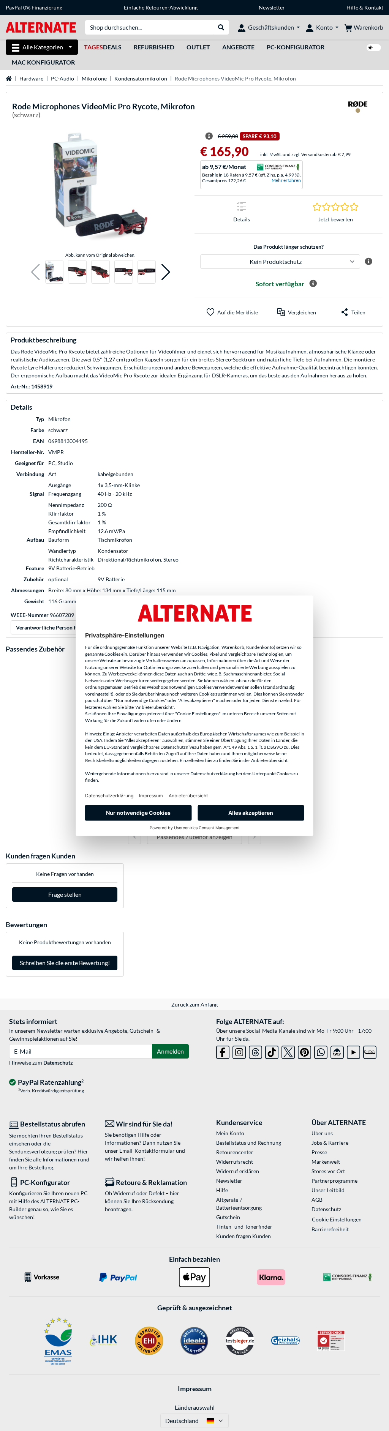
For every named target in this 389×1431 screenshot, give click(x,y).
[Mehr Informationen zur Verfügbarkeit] (313, 284)
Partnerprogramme (334, 1180)
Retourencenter (234, 1152)
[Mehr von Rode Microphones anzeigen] (358, 111)
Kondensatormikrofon (140, 78)
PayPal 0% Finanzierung (34, 7)
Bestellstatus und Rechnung (248, 1142)
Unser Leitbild (328, 1190)
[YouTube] (353, 1051)
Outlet (198, 46)
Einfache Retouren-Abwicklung (161, 7)
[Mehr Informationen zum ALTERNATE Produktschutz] (368, 262)
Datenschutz (58, 1062)
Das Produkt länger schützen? (288, 246)
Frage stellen (65, 894)
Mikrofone (94, 78)
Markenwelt (326, 1161)
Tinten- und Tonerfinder (244, 1226)
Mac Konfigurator (43, 62)
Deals (103, 46)
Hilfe (352, 7)
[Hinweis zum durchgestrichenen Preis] (209, 136)
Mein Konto (230, 1133)
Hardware (31, 78)
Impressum (195, 1388)
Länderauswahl (195, 1407)
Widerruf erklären (237, 1171)
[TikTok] (271, 1051)
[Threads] (255, 1051)
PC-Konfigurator (295, 46)
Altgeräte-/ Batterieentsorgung (239, 1203)
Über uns (322, 1133)
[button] (35, 272)
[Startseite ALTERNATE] (41, 27)
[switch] (374, 47)
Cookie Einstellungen (337, 1219)
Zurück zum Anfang (194, 1004)
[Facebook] (222, 1051)
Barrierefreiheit (330, 1229)
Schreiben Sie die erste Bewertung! (65, 962)
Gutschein (228, 1217)
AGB (317, 1199)
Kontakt (373, 7)
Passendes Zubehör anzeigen (194, 836)
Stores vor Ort (328, 1171)
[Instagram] (239, 1051)
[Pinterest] (304, 1051)
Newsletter (272, 7)
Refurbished (154, 46)
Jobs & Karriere (330, 1142)
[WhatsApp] (320, 1051)
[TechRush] (337, 1051)
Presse (319, 1152)
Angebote (238, 46)
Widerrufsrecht (234, 1161)
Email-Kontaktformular (147, 1150)
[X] (288, 1051)
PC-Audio (62, 78)
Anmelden (170, 1051)
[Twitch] (369, 1051)
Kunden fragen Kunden (243, 1236)
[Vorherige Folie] (134, 837)
